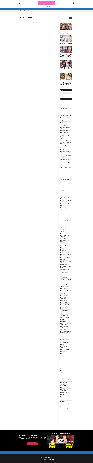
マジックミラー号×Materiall (64, 117)
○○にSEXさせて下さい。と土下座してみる (65, 360)
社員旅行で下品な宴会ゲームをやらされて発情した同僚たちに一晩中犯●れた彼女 (65, 115)
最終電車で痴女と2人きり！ (64, 321)
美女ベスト (62, 165)
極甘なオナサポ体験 (63, 207)
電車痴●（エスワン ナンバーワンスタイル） (65, 162)
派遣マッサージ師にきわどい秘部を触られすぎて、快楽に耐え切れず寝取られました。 (65, 380)
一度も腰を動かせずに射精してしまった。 (65, 133)
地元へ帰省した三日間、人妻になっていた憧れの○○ (65, 327)
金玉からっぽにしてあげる (64, 209)
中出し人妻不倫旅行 (63, 342)
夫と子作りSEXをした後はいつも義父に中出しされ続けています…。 (65, 250)
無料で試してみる (32, 443)
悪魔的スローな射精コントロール (65, 277)
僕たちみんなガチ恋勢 (64, 329)
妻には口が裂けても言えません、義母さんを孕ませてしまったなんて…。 (65, 143)
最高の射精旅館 (63, 157)
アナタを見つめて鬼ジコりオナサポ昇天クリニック (65, 179)
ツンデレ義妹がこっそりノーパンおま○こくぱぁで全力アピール (65, 120)
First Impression (69, 410)
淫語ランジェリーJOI (63, 145)
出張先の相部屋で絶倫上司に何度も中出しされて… (65, 272)
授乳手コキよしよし (63, 231)
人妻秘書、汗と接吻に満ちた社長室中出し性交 (65, 399)
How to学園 (67, 408)
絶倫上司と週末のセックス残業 (65, 355)
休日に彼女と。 (63, 410)
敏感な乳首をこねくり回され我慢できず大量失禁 (65, 280)
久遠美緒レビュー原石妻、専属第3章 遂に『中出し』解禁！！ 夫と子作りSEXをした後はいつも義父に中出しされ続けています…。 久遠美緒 (66, 83)
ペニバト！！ (62, 233)
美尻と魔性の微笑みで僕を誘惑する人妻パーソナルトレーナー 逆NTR (65, 385)
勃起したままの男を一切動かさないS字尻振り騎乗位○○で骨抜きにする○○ (65, 390)
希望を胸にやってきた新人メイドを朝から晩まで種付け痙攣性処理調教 (65, 324)
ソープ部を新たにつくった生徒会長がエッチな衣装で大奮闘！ (65, 236)
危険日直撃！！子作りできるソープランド (65, 406)
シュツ (40, 6)
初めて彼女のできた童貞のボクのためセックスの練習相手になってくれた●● (65, 108)
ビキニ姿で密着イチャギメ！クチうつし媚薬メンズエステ (65, 185)
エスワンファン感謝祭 (64, 382)
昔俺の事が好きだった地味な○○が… (65, 130)
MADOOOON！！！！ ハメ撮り (65, 392)
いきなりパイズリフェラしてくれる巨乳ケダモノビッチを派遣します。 (65, 298)
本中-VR (68, 177)
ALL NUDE (62, 247)
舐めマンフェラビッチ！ (64, 362)
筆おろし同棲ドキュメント (64, 259)
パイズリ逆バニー (63, 149)
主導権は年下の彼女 (63, 372)
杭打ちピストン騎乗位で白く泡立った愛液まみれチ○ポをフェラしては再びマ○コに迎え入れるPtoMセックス (65, 168)
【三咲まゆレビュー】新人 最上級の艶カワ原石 (66, 44)
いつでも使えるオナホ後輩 (64, 374)
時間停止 (69, 145)
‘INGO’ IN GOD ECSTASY (64, 147)
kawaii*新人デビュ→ (63, 401)
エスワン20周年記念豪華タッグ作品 (65, 295)
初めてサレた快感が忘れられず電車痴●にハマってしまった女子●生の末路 (65, 125)
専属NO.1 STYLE (68, 387)
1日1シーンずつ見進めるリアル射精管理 (66, 155)
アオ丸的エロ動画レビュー (49, 459)
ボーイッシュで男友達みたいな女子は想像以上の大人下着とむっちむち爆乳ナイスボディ (65, 198)
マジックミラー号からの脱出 (64, 140)
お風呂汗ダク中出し (63, 313)
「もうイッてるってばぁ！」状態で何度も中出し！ (65, 417)
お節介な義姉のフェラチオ (64, 315)
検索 (60, 16)
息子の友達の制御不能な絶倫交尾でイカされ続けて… (65, 311)
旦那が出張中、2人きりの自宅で (65, 286)
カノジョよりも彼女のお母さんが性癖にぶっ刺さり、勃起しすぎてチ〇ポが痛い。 (65, 220)
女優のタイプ (53, 6)
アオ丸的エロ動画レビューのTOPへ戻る (37, 22)
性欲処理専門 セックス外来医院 (65, 403)
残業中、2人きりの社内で (64, 284)
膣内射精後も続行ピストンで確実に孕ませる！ (65, 262)
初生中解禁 (62, 394)
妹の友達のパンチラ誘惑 (64, 351)
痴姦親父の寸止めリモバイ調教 (65, 349)
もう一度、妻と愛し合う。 (64, 300)
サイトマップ (42, 457)
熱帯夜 (62, 138)
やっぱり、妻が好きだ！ (64, 122)
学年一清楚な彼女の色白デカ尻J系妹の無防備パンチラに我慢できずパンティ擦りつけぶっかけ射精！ (65, 112)
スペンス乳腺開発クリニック (64, 288)
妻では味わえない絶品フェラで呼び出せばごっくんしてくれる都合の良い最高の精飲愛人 (65, 307)
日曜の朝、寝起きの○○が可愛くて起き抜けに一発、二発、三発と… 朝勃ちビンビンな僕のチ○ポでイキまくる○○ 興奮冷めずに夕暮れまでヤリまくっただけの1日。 (65, 339)
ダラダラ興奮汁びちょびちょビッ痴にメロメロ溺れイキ (65, 241)
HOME (21, 10)
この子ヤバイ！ (63, 205)
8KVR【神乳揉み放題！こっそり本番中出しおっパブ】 (65, 267)
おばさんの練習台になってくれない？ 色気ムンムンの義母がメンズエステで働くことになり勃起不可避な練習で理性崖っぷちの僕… (65, 332)
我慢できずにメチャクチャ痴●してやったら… (65, 188)
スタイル (44, 6)
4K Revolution (62, 319)
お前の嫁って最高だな (64, 192)
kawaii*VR (62, 408)
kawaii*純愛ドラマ (63, 275)
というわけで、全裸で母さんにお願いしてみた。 (65, 291)
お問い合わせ (47, 457)
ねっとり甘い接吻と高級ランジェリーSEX (65, 160)
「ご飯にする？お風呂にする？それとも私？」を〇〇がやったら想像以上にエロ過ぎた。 (65, 368)
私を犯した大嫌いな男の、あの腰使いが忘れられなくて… (65, 347)
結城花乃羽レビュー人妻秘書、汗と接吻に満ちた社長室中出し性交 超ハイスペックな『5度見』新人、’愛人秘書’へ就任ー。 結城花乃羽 (66, 69)
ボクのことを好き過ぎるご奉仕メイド (66, 304)
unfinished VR (62, 177)
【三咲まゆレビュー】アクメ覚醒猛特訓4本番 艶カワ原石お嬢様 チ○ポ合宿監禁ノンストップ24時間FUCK (66, 32)
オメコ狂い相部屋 (63, 104)
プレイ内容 (48, 6)
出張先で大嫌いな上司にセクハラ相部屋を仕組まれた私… (65, 182)
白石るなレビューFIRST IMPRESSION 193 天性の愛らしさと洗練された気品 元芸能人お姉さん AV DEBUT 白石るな (66, 56)
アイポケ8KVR (63, 243)
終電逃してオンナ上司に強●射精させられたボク (65, 128)
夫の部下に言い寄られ (64, 282)
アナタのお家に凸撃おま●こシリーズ (65, 302)
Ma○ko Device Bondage (64, 264)
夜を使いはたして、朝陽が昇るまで (65, 317)
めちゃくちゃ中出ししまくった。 (65, 203)
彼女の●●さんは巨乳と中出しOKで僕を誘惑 (65, 136)
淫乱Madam (69, 342)
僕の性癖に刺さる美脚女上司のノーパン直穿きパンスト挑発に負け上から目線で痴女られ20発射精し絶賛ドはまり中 (65, 152)
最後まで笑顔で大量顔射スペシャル (65, 211)
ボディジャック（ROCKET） (64, 245)
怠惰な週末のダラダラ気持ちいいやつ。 (66, 227)
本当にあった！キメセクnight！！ (65, 353)
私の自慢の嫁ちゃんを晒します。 (65, 252)
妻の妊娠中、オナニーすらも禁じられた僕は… (65, 255)
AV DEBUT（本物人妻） (64, 238)
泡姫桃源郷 (62, 344)
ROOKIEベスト (63, 293)
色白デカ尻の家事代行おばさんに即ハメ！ (65, 270)
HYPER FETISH (63, 106)
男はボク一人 (62, 370)
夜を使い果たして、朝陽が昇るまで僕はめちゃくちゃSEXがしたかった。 (65, 201)
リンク (52, 457)
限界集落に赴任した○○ (64, 229)
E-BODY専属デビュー (63, 396)
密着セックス (62, 387)
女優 (37, 6)
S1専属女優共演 (63, 190)
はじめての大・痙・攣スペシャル (65, 257)
